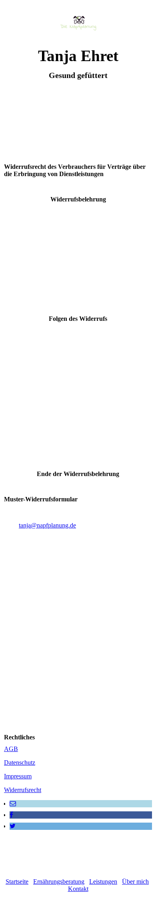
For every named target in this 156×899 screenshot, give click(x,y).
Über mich (135, 881)
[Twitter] (13, 826)
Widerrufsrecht (22, 789)
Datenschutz (19, 762)
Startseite (17, 881)
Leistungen (103, 881)
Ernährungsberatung (58, 881)
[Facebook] (11, 814)
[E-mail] (13, 803)
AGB (11, 748)
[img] (78, 23)
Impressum (18, 776)
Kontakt (78, 888)
